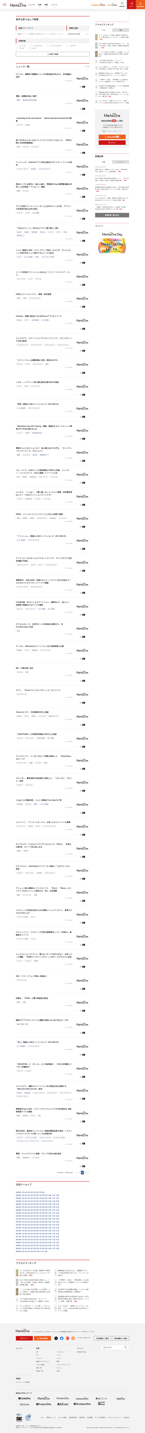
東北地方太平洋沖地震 (29, 100)
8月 (43, 1192)
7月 (40, 1192)
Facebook (33, 477)
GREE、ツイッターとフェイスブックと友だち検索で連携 (39, 514)
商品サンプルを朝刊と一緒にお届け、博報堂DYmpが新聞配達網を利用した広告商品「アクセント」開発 (44, 185)
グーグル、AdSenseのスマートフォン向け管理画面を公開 (40, 646)
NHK (37, 257)
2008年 (18, 1245)
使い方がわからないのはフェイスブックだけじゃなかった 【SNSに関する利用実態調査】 (44, 141)
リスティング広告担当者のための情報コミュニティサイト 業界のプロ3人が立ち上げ (44, 911)
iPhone (42, 232)
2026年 (18, 1192)
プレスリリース (42, 518)
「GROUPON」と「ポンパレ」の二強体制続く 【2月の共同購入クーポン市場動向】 (44, 1065)
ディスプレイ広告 (59, 1137)
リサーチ (73, 45)
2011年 (18, 1236)
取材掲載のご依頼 (120, 1338)
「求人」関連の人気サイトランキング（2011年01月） (38, 1042)
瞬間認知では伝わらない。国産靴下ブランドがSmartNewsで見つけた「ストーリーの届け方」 (73, 1272)
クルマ (26, 386)
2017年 (18, 1219)
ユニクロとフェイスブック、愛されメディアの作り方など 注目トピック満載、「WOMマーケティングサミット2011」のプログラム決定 (44, 955)
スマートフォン (50, 345)
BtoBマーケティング (42, 1361)
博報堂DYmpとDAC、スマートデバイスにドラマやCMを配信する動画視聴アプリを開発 (43, 1110)
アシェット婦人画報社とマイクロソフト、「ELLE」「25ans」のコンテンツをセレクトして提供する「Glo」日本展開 (43, 889)
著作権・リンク (51, 1417)
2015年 (18, 1225)
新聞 (18, 191)
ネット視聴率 (21, 408)
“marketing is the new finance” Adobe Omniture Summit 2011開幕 (44, 119)
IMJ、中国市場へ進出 (24, 668)
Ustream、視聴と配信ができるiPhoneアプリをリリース (39, 316)
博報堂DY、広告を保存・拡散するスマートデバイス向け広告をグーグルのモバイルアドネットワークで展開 (43, 581)
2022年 (18, 1204)
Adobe (28, 125)
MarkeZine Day (81, 1352)
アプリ (59, 232)
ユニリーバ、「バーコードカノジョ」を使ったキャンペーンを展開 (43, 822)
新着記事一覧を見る (112, 215)
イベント (54, 4)
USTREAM (35, 320)
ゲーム (26, 716)
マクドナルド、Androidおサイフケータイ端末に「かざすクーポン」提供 (44, 867)
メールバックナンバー (113, 131)
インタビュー (37, 45)
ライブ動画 (45, 320)
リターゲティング (22, 345)
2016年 (18, 1222)
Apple (19, 851)
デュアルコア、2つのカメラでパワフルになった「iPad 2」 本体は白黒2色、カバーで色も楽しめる (43, 845)
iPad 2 (26, 851)
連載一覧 (39, 1368)
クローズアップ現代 (48, 257)
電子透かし (20, 235)
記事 (39, 4)
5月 (34, 1192)
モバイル (19, 609)
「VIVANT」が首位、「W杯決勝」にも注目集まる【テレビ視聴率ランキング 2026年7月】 (73, 1282)
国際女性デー (44, 455)
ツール (27, 650)
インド (30, 279)
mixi (18, 477)
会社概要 (89, 1417)
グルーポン (29, 785)
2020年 (18, 1210)
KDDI (18, 298)
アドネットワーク (22, 169)
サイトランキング (33, 408)
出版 (35, 895)
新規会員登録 (112, 137)
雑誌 (18, 895)
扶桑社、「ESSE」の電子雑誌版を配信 (32, 998)
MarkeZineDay (37, 433)
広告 (18, 631)
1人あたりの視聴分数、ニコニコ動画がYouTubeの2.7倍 (39, 800)
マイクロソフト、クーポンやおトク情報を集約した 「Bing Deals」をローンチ (44, 757)
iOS (39, 1115)
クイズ (33, 48)
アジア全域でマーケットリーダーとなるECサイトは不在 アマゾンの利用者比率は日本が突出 (43, 207)
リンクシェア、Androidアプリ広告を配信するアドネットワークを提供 (44, 163)
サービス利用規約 (100, 1417)
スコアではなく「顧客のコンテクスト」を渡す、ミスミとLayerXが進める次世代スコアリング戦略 (73, 1308)
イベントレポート (56, 45)
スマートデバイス (65, 1093)
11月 (53, 1195)
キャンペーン (21, 826)
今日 (103, 30)
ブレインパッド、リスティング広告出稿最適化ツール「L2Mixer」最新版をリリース (44, 933)
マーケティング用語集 (22, 1382)
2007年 (18, 1248)
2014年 (18, 1228)
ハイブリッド (35, 386)
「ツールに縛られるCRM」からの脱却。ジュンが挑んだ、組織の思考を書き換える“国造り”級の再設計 (34, 1291)
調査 (58, 1361)
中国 (27, 672)
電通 (18, 100)
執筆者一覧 (39, 1371)
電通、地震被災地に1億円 (26, 96)
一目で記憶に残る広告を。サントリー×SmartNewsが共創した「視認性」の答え (34, 1300)
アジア (28, 213)
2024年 (18, 1198)
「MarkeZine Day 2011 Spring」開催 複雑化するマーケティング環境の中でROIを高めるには (44, 427)
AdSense (35, 650)
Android (33, 169)
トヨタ (19, 386)
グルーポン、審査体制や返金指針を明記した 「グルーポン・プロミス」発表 (44, 779)
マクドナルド (30, 873)
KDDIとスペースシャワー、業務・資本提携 (33, 294)
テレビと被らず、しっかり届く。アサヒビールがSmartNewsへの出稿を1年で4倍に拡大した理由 (34, 1308)
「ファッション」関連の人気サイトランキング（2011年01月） (41, 536)
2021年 (18, 1207)
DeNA (33, 716)
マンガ (21, 48)
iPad (65, 232)
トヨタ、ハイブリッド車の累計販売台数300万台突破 (37, 382)
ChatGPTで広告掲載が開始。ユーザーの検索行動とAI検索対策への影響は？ (73, 1290)
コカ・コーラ (43, 477)
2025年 (18, 1195)
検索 (31, 763)
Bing (45, 763)
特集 (46, 4)
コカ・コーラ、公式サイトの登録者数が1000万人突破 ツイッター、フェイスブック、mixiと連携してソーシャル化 (42, 471)
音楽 (24, 298)
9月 (46, 1195)
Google (19, 650)
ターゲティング (22, 694)
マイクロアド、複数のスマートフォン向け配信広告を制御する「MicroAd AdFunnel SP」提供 (41, 1087)
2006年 (18, 1251)
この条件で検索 (52, 54)
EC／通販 (36, 213)
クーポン (38, 763)
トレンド (19, 125)
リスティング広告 (22, 917)
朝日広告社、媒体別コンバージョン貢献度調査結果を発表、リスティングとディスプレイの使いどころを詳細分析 (44, 1132)
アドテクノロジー (44, 169)
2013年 (18, 1230)
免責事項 (82, 1417)
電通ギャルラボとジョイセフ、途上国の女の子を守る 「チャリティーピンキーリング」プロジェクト (44, 449)
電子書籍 (34, 232)
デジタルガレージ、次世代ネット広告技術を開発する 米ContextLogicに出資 (39, 625)
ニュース (31, 4)
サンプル (25, 191)
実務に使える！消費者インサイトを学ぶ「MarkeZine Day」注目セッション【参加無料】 (111, 170)
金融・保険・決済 (22, 1024)
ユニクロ (37, 499)
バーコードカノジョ (49, 826)
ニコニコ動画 (28, 257)
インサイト (39, 1358)
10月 (49, 1195)
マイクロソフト (22, 763)
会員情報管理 (73, 1417)
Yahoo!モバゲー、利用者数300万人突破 (32, 712)
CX (37, 1355)
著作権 (26, 232)
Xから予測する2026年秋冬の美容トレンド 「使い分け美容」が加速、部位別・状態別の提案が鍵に (35, 1282)
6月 (37, 1192)
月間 (120, 30)
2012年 (18, 1233)
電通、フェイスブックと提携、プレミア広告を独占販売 (38, 1153)
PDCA (27, 433)
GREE (25, 518)
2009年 (18, 1242)
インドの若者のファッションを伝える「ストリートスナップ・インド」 (43, 273)
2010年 (18, 1239)
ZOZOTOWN (41, 738)
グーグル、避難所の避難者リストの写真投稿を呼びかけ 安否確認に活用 (44, 75)
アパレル (38, 279)
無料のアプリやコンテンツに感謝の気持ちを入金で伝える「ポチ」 (43, 1020)
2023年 (18, 1201)
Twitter (25, 477)
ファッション (21, 279)
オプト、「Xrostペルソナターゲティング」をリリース (38, 690)
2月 (25, 1192)
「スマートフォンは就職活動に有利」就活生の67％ (37, 360)
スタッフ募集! (62, 1417)
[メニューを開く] (4, 4)
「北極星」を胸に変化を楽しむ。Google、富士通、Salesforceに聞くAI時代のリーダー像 (111, 208)
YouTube (19, 804)
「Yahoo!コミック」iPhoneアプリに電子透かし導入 (37, 228)
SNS (18, 147)
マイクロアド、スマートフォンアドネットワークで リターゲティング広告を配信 (44, 339)
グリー (40, 565)
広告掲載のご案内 (102, 1338)
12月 (57, 1195)
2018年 (18, 1216)
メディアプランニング (63, 1364)
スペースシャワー (34, 298)
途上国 (35, 455)
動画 (35, 804)
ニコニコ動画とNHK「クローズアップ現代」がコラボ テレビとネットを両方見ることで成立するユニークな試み (43, 251)
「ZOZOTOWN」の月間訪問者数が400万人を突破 (36, 734)
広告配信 (27, 1093)
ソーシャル (35, 147)
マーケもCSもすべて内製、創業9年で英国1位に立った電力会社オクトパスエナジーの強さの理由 (34, 1272)
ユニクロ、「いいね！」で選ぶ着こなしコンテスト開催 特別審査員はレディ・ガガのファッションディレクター (44, 493)
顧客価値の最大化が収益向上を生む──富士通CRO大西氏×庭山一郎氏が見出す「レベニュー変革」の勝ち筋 (73, 1298)
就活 (47, 364)
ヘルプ (42, 1417)
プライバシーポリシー (114, 1417)
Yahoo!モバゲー (53, 716)
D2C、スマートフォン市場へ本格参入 (31, 976)
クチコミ (28, 961)
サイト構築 (41, 609)
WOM (36, 961)
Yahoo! (19, 232)
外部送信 (126, 1417)
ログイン (113, 143)
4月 (31, 1192)
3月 (28, 1192)
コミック (50, 232)
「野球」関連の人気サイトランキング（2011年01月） (38, 404)
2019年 (18, 1213)
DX (37, 1352)
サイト (33, 917)
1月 (23, 1192)
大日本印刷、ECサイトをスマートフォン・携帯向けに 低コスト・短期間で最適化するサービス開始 (43, 603)
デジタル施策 (40, 1364)
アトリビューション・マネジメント (28, 1141)
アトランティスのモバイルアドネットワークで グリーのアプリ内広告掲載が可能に (44, 559)
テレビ (19, 257)
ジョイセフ (26, 455)
